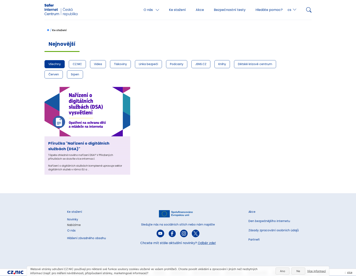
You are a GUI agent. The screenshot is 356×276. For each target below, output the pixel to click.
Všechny (54, 64)
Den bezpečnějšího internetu (269, 221)
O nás (149, 9)
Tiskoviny (120, 64)
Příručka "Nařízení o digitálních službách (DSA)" (78, 146)
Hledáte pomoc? (269, 9)
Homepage (47, 30)
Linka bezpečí (148, 64)
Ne (298, 271)
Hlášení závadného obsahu (86, 238)
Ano (282, 271)
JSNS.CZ (200, 64)
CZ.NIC (77, 64)
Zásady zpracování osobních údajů (273, 230)
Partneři (254, 239)
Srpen (75, 74)
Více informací (316, 271)
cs (289, 9)
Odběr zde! (207, 243)
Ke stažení (177, 9)
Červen (53, 74)
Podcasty (176, 64)
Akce (200, 9)
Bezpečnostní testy (230, 9)
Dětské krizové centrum (255, 64)
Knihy (222, 64)
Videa (98, 64)
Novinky (72, 219)
